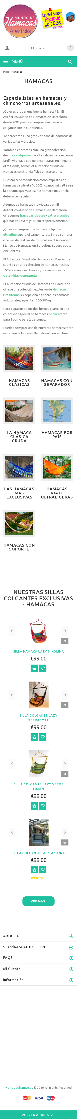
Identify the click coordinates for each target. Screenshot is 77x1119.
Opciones (34, 668)
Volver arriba (36, 1115)
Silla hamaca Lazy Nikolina (38, 651)
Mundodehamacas (19, 1087)
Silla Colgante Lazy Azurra (38, 853)
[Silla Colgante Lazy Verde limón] (39, 763)
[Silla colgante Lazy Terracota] (39, 694)
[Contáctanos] (70, 17)
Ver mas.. (39, 901)
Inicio (6, 71)
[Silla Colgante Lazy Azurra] (39, 832)
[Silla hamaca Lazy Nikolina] (38, 631)
